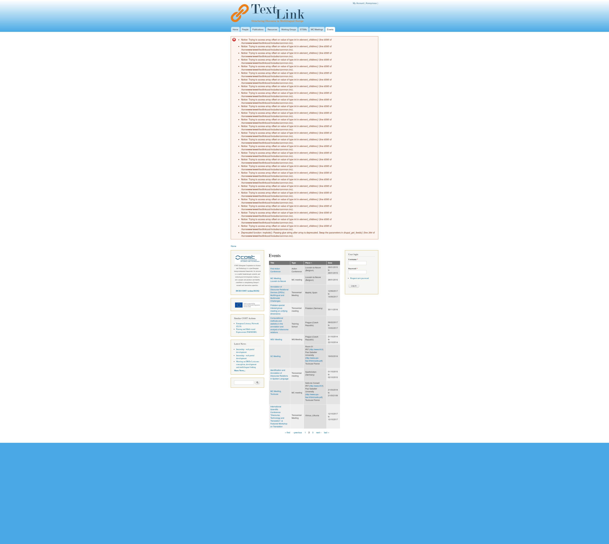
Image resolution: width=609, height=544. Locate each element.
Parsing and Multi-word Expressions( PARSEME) (246, 330)
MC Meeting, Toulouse (275, 392)
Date (330, 262)
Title (272, 262)
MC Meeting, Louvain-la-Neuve (278, 279)
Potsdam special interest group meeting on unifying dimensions (278, 309)
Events (330, 29)
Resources (272, 29)
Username (353, 259)
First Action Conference (275, 270)
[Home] (269, 13)
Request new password (359, 278)
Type (294, 262)
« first (287, 432)
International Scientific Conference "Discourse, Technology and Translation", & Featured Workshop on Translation (278, 416)
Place (307, 262)
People (245, 29)
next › (318, 432)
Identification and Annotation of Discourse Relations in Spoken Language (279, 374)
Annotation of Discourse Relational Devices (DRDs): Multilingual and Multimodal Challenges (279, 293)
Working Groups (288, 29)
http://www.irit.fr (316, 349)
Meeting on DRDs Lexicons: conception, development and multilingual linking (247, 364)
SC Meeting (275, 356)
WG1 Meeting (276, 339)
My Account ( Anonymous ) (365, 3)
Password (353, 268)
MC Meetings (317, 29)
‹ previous (297, 432)
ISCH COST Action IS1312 (247, 290)
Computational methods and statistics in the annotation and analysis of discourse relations (279, 325)
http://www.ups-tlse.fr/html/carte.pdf (313, 359)
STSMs (303, 29)
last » (326, 432)
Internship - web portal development (245, 350)
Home (235, 29)
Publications (258, 29)
